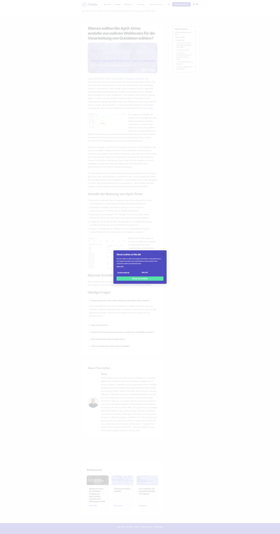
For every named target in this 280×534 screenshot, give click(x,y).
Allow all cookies (140, 278)
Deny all (145, 272)
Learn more (119, 266)
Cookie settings (123, 272)
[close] (162, 254)
